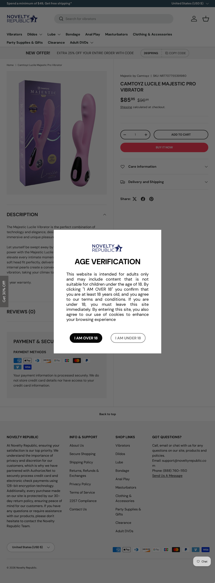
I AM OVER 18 (86, 338)
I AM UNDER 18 (128, 338)
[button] (4, 291)
